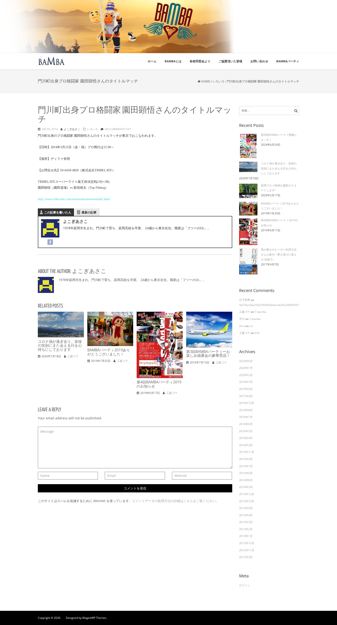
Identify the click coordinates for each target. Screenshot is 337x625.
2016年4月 (246, 438)
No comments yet (118, 129)
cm (251, 326)
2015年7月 (246, 466)
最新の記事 (89, 212)
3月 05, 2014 (49, 129)
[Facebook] (50, 242)
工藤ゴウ (72, 356)
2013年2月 (246, 529)
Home (205, 81)
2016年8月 (246, 410)
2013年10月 (246, 501)
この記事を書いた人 (57, 212)
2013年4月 (246, 515)
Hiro (242, 326)
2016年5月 (246, 431)
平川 (242, 319)
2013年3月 (246, 522)
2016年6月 (246, 424)
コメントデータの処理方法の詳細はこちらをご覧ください (173, 501)
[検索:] (269, 110)
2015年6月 (246, 473)
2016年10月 (246, 403)
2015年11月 (246, 452)
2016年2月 (246, 445)
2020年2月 (246, 375)
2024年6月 (246, 361)
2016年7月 (246, 417)
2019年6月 (246, 389)
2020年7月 (246, 368)
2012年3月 (246, 557)
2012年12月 (246, 543)
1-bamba (260, 312)
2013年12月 (246, 494)
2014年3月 (246, 487)
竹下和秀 (245, 300)
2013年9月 (246, 508)
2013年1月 (246, 536)
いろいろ (218, 81)
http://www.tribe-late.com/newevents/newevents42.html (74, 199)
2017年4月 (246, 396)
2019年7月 (246, 382)
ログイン (244, 585)
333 (257, 333)
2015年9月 (246, 459)
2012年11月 (246, 550)
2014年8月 (246, 480)
